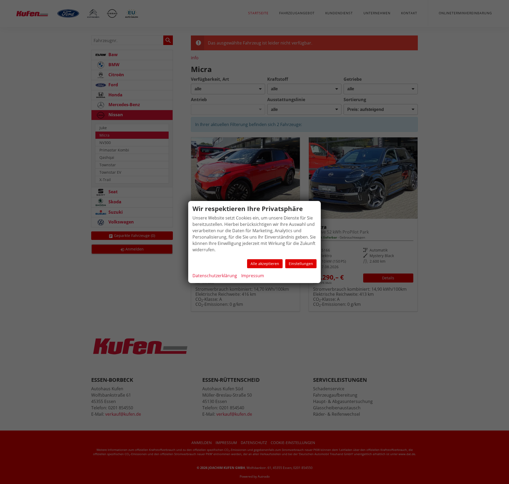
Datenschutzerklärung (214, 276)
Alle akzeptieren (265, 263)
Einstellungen (301, 263)
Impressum (252, 276)
